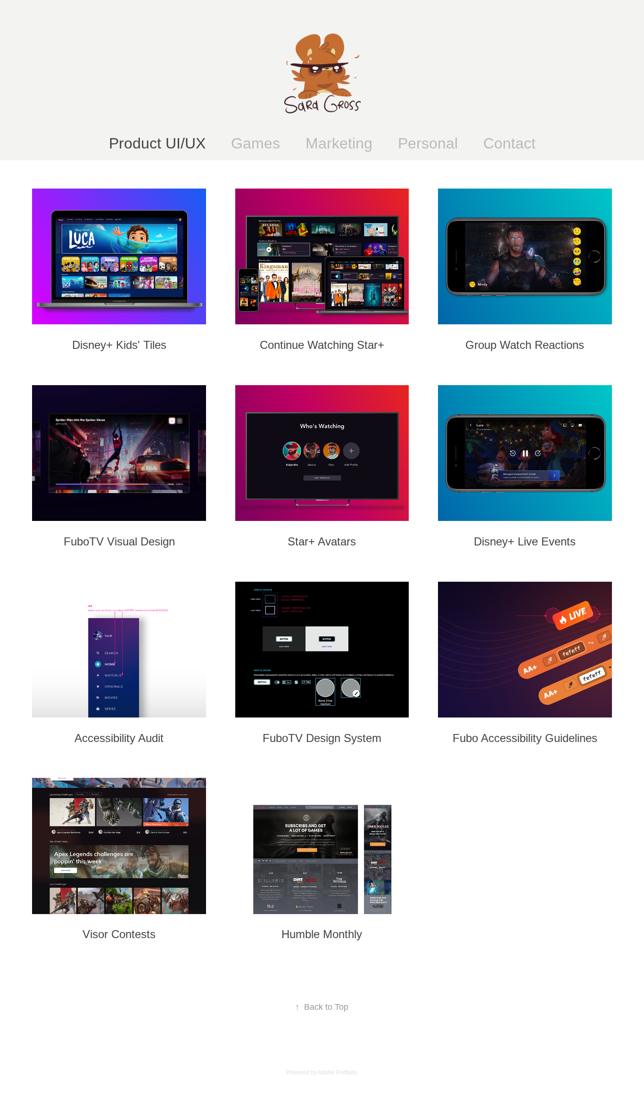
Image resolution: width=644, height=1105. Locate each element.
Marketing (338, 143)
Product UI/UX (157, 143)
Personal (428, 143)
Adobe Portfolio (337, 1072)
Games (255, 143)
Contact (509, 143)
